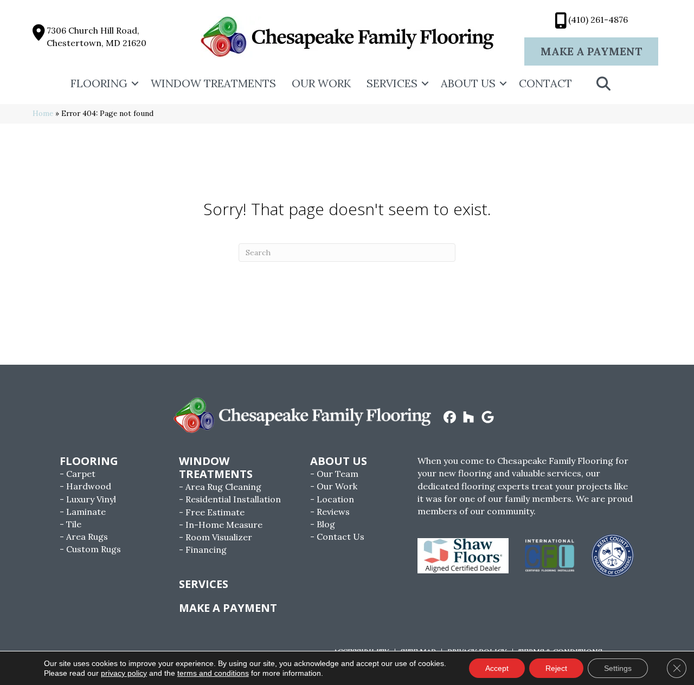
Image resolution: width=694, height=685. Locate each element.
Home (43, 113)
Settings (618, 668)
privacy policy (124, 673)
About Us (468, 83)
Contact (545, 83)
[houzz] (469, 418)
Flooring (98, 83)
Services (392, 83)
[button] (135, 83)
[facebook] (450, 418)
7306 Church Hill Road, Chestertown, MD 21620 (96, 36)
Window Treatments (213, 83)
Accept (497, 668)
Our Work (321, 83)
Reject (556, 668)
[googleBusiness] (488, 418)
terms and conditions (213, 673)
